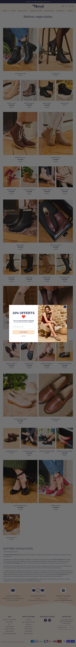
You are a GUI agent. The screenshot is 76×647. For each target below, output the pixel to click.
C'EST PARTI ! (23, 332)
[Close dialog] (65, 306)
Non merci (23, 336)
